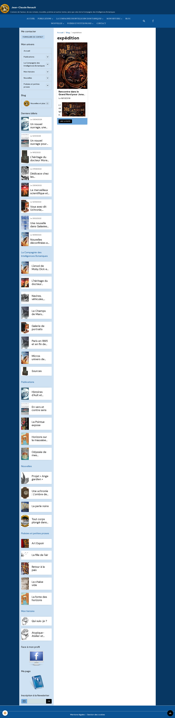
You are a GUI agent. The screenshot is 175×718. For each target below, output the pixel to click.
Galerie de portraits (38, 328)
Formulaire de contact (33, 37)
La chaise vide (37, 583)
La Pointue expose (38, 423)
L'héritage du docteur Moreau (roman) (40, 282)
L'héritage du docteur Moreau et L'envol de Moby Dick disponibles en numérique (40, 159)
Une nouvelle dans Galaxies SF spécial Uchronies (38, 225)
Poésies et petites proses (79, 23)
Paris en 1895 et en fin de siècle (40, 342)
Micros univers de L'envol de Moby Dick (38, 358)
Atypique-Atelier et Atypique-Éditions (38, 634)
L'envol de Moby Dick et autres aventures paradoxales (40, 267)
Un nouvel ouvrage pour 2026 (38, 142)
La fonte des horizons (39, 598)
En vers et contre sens (39, 409)
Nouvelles (56, 23)
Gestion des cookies (96, 714)
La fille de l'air (40, 555)
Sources (37, 371)
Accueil (31, 18)
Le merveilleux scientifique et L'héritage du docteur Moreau (40, 192)
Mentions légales (77, 714)
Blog (127, 18)
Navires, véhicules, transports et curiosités (40, 297)
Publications (45, 18)
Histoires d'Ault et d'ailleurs (37, 393)
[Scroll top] (170, 713)
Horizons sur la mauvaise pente (39, 439)
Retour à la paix (38, 568)
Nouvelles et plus (39, 103)
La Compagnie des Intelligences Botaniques (79, 18)
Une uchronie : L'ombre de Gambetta (40, 493)
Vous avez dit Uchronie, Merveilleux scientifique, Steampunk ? (38, 208)
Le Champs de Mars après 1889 (39, 312)
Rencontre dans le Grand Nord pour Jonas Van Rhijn (72, 93)
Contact (101, 23)
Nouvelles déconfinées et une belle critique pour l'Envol (39, 241)
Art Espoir (38, 543)
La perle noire (40, 506)
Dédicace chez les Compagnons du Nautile (39, 175)
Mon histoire (114, 18)
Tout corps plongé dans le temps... (39, 521)
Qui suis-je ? (39, 621)
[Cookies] (5, 713)
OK (49, 701)
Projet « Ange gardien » (40, 478)
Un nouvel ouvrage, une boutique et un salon (39, 126)
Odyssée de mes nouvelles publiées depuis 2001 (39, 454)
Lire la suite (65, 121)
